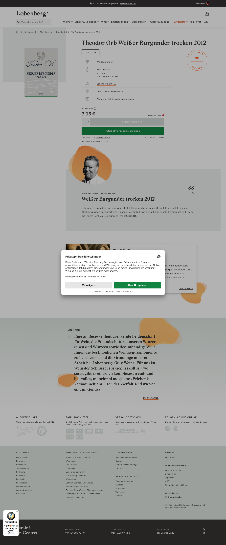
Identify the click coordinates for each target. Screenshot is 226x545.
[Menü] (17, 512)
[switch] (11, 532)
